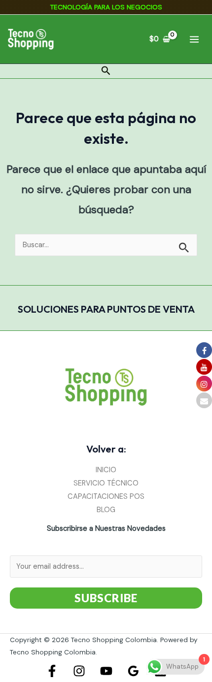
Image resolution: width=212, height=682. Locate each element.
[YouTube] (106, 671)
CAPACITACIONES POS (106, 496)
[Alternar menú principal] (194, 39)
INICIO (106, 470)
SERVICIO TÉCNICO (106, 483)
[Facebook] (52, 671)
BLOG (106, 510)
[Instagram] (79, 671)
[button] (106, 71)
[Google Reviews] (133, 671)
